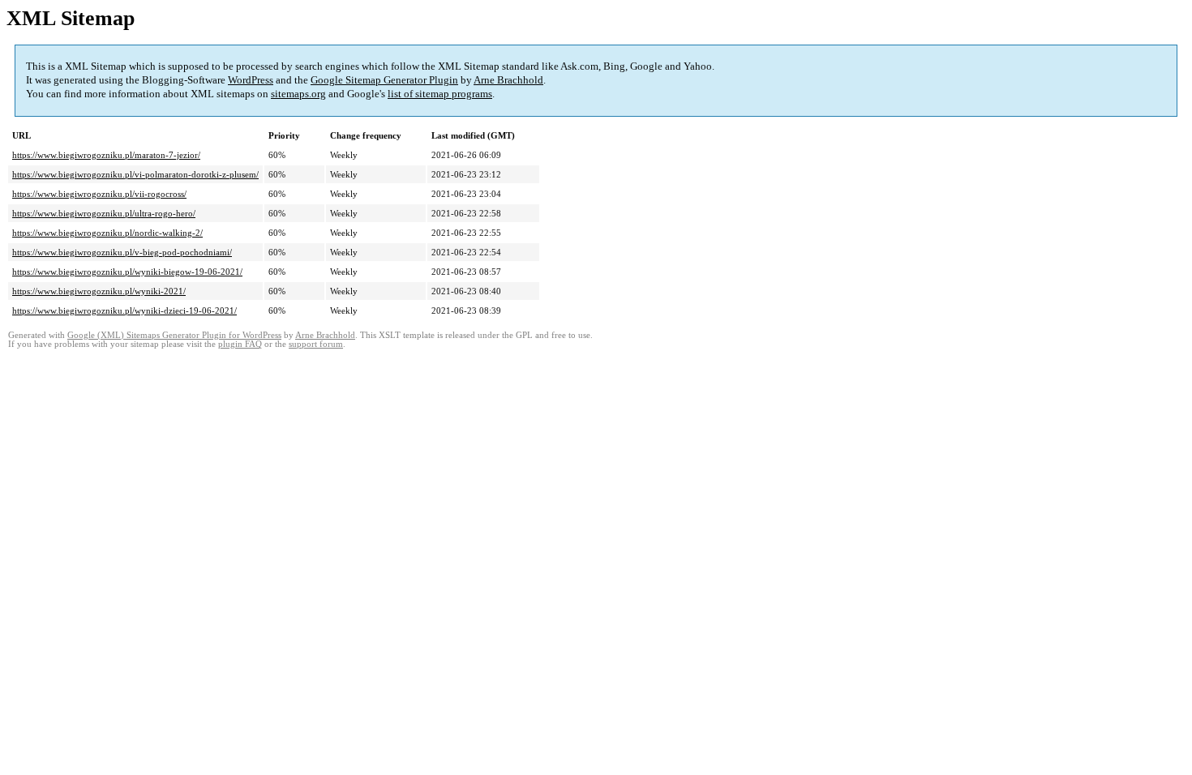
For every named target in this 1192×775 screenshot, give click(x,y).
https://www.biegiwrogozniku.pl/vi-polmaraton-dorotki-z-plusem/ (135, 174)
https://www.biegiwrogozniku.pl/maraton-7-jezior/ (106, 155)
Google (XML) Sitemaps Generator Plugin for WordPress (174, 335)
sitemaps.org (298, 94)
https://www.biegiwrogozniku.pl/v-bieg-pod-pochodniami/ (122, 252)
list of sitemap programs (440, 94)
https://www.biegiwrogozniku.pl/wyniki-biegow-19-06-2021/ (127, 271)
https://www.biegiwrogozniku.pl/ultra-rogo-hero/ (103, 213)
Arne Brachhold (508, 80)
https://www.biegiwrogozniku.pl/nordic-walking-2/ (107, 233)
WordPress (250, 80)
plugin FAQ (240, 344)
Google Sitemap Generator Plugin (384, 80)
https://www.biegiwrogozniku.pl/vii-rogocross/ (99, 194)
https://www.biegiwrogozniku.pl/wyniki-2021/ (99, 291)
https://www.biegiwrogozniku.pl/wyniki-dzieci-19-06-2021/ (124, 310)
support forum (316, 344)
